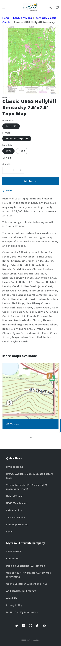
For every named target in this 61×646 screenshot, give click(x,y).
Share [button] (9, 190)
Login (9, 531)
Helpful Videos (14, 496)
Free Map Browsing (17, 524)
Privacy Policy (14, 605)
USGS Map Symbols (17, 503)
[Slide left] (23, 437)
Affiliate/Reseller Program (21, 590)
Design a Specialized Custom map (25, 565)
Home (5, 17)
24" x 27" (11, 126)
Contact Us (12, 558)
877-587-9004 (13, 551)
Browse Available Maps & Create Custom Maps (29, 475)
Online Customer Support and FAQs (26, 583)
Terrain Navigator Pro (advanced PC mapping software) (26, 487)
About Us (11, 597)
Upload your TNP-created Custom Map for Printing (28, 574)
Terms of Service (15, 517)
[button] (3, 7)
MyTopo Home (14, 466)
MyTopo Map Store (33, 640)
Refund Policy (14, 510)
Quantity (6, 164)
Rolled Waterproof (17, 138)
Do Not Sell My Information (22, 612)
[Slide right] (37, 437)
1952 (22, 150)
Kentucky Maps (22, 17)
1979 (8, 150)
